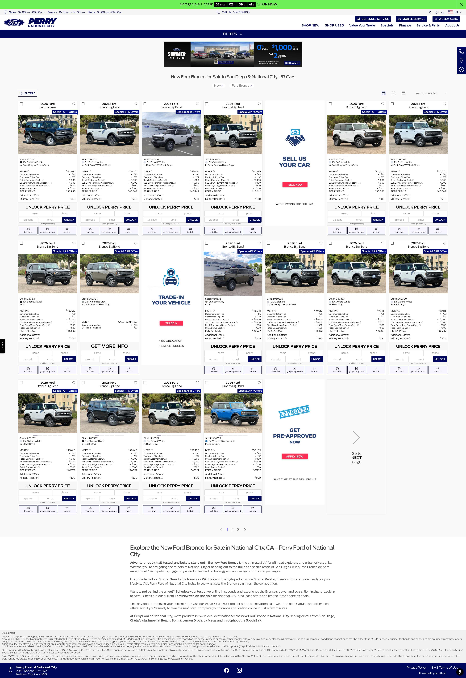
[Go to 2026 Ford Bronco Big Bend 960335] (294, 274)
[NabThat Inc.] (440, 673)
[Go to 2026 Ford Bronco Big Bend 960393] (356, 274)
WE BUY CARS (448, 18)
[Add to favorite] (73, 103)
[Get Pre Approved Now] (294, 442)
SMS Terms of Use (445, 667)
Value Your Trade (362, 25)
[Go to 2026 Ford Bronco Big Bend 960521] (356, 134)
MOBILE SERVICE (413, 18)
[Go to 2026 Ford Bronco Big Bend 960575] (233, 413)
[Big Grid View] (393, 93)
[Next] (245, 530)
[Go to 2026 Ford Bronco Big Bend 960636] (233, 274)
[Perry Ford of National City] (31, 22)
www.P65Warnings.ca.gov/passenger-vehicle (166, 658)
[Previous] (221, 530)
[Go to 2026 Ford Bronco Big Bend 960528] (109, 413)
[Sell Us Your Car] (294, 163)
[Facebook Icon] (226, 670)
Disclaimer (292, 63)
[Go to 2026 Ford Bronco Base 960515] (47, 134)
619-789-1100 (241, 12)
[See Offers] (233, 54)
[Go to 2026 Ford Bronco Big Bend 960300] (418, 274)
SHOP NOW (268, 4)
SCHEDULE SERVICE (375, 18)
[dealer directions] (11, 670)
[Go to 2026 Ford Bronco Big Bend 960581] (171, 413)
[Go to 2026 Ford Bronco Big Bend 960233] (47, 413)
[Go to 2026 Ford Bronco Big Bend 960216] (233, 134)
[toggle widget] (460, 672)
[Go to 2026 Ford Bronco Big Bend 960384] (109, 274)
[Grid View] (383, 93)
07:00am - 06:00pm (72, 12)
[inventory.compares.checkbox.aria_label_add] (21, 103)
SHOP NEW (310, 25)
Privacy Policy (417, 667)
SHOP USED (334, 25)
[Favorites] (436, 12)
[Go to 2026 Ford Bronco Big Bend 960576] (47, 274)
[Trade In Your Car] (171, 302)
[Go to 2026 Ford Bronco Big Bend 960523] (418, 134)
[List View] (403, 93)
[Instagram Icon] (239, 670)
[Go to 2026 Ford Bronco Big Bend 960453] (109, 134)
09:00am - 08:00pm (31, 12)
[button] (461, 4)
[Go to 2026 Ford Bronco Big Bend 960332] (171, 134)
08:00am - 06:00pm (110, 12)
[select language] (460, 12)
